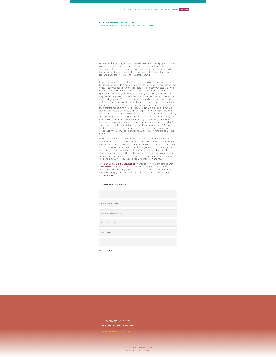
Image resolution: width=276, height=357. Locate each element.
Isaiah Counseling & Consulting (118, 163)
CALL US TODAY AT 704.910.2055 (133, 1)
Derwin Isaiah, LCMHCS (107, 25)
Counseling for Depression (110, 338)
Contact (167, 9)
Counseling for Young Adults (111, 336)
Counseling (124, 25)
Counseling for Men (133, 25)
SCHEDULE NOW (147, 1)
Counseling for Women (127, 331)
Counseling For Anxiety (125, 336)
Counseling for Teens (117, 334)
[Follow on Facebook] (119, 315)
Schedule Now (120, 328)
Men (140, 25)
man (130, 74)
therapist (106, 166)
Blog (162, 9)
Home (125, 9)
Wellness (125, 326)
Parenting (145, 25)
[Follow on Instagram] (116, 315)
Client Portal (174, 9)
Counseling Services (139, 9)
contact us (107, 175)
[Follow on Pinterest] (113, 315)
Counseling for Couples (114, 331)
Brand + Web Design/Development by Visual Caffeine (138, 350)
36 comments (152, 25)
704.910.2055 (111, 322)
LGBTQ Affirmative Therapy (125, 338)
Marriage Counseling (129, 334)
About (129, 9)
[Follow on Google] (122, 315)
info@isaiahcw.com (122, 322)
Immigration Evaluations (153, 9)
